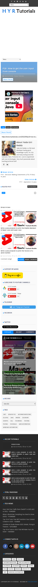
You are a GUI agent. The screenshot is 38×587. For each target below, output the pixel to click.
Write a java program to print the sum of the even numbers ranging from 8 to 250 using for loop (23, 480)
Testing (26, 421)
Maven (18, 417)
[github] (17, 1)
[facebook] (12, 1)
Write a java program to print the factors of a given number (17, 252)
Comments (30, 332)
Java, (16, 76)
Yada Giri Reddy (32, 582)
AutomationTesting (24, 414)
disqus (27, 259)
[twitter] (14, 1)
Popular (7, 332)
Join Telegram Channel (21, 307)
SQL (12, 421)
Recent (19, 332)
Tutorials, (21, 76)
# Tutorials (15, 127)
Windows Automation (10, 427)
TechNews (18, 421)
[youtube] (26, 1)
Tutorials (13, 424)
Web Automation (24, 424)
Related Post (6, 187)
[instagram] (20, 1)
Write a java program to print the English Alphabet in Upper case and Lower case (18, 229)
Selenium (25, 417)
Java (3, 193)
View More (33, 186)
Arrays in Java (5, 207)
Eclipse (5, 417)
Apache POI (12, 414)
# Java (8, 127)
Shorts (5, 421)
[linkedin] (23, 1)
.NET (4, 414)
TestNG (5, 424)
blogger (21, 259)
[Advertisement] (19, 36)
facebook (33, 259)
